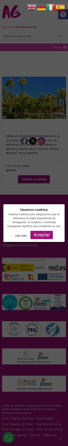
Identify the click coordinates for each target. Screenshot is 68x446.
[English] (32, 7)
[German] (41, 7)
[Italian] (51, 7)
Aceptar (42, 234)
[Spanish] (60, 7)
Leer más (20, 235)
